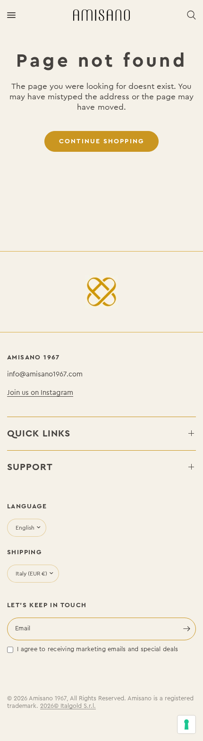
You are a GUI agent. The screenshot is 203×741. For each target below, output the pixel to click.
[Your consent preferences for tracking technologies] (186, 724)
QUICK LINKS (38, 433)
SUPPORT (30, 467)
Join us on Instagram (40, 392)
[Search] (190, 15)
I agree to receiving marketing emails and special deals (97, 649)
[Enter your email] (186, 629)
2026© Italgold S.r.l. (68, 705)
